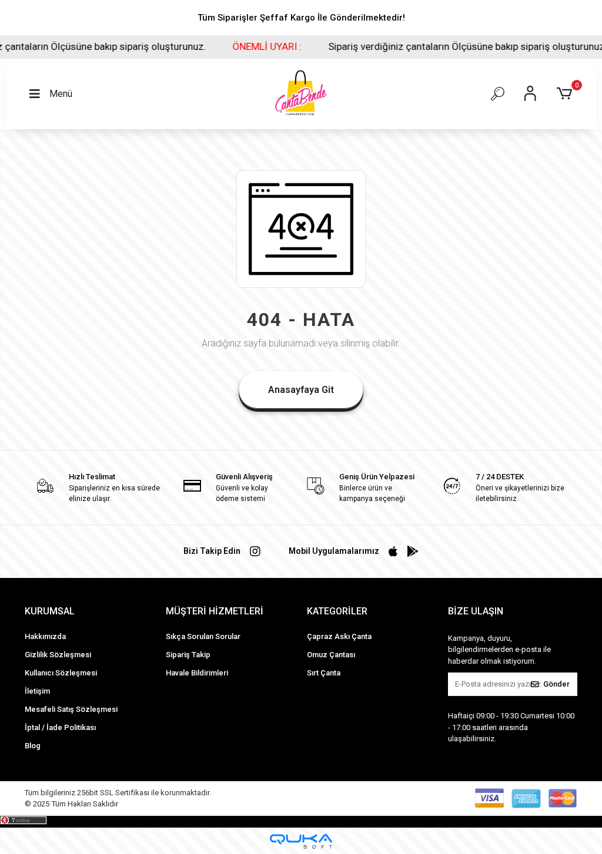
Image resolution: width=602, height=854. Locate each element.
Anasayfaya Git (301, 389)
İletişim (37, 691)
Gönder (556, 684)
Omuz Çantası (331, 654)
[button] (566, 94)
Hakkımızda (45, 636)
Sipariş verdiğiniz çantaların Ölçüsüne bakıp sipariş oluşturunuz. (446, 46)
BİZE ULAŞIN (475, 611)
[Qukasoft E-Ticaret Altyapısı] (301, 841)
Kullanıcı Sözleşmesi (61, 672)
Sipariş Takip (188, 654)
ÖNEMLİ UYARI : (246, 46)
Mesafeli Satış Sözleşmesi (71, 709)
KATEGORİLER (337, 611)
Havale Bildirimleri (197, 672)
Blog (33, 745)
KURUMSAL (50, 611)
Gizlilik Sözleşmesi (58, 654)
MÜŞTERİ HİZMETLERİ (214, 611)
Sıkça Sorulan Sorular (203, 636)
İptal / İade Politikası (60, 727)
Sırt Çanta (323, 672)
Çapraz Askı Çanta (339, 636)
